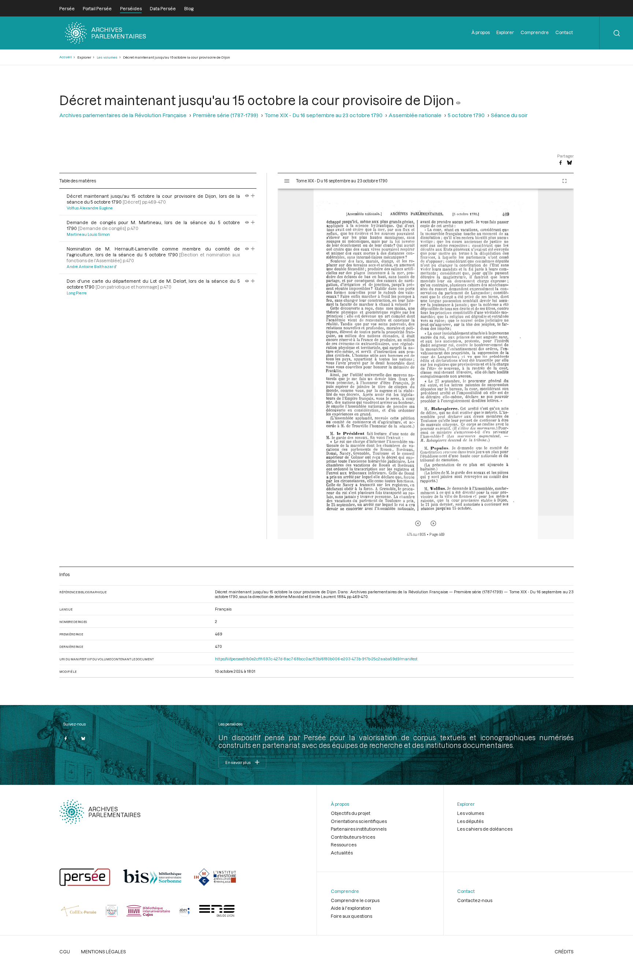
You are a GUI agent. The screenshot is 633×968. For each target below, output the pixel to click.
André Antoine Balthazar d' (91, 266)
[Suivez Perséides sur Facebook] (66, 738)
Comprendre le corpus (355, 900)
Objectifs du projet (350, 813)
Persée (67, 8)
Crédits (564, 951)
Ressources (343, 844)
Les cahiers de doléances (484, 828)
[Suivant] (433, 523)
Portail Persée (97, 8)
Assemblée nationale (415, 115)
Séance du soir (509, 115)
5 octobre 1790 (466, 115)
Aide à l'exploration (351, 907)
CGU (64, 951)
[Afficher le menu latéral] (287, 181)
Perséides (131, 8)
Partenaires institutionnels (358, 828)
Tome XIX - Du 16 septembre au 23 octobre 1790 (323, 115)
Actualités (342, 852)
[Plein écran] (564, 181)
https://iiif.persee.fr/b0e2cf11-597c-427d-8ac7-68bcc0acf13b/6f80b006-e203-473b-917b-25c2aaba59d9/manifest (316, 658)
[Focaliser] (253, 196)
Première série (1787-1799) (225, 115)
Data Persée (163, 8)
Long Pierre (77, 293)
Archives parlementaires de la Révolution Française (122, 115)
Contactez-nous (474, 900)
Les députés (470, 821)
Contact (564, 32)
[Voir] (458, 100)
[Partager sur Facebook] (560, 163)
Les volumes (107, 57)
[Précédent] (418, 523)
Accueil (65, 57)
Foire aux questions (351, 916)
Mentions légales (103, 951)
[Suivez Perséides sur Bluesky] (83, 738)
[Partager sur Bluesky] (569, 163)
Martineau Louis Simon (88, 234)
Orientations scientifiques (359, 821)
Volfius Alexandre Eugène (90, 208)
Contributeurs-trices (353, 836)
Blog (188, 8)
